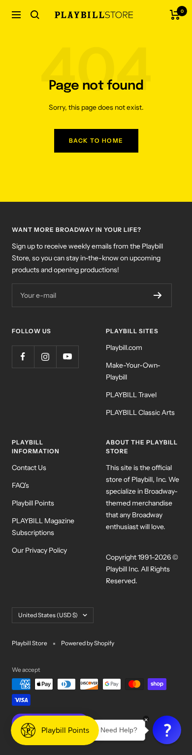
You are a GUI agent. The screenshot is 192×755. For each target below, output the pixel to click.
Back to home (96, 140)
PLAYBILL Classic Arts (140, 412)
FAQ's (20, 485)
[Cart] (175, 15)
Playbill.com (124, 347)
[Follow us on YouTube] (67, 357)
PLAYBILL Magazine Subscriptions (43, 526)
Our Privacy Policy (39, 550)
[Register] (158, 295)
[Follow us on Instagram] (45, 357)
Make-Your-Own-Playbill (133, 371)
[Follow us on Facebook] (23, 357)
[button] (167, 730)
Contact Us (29, 467)
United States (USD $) (48, 615)
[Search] (35, 14)
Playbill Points (33, 503)
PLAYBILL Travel (131, 394)
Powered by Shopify (87, 643)
